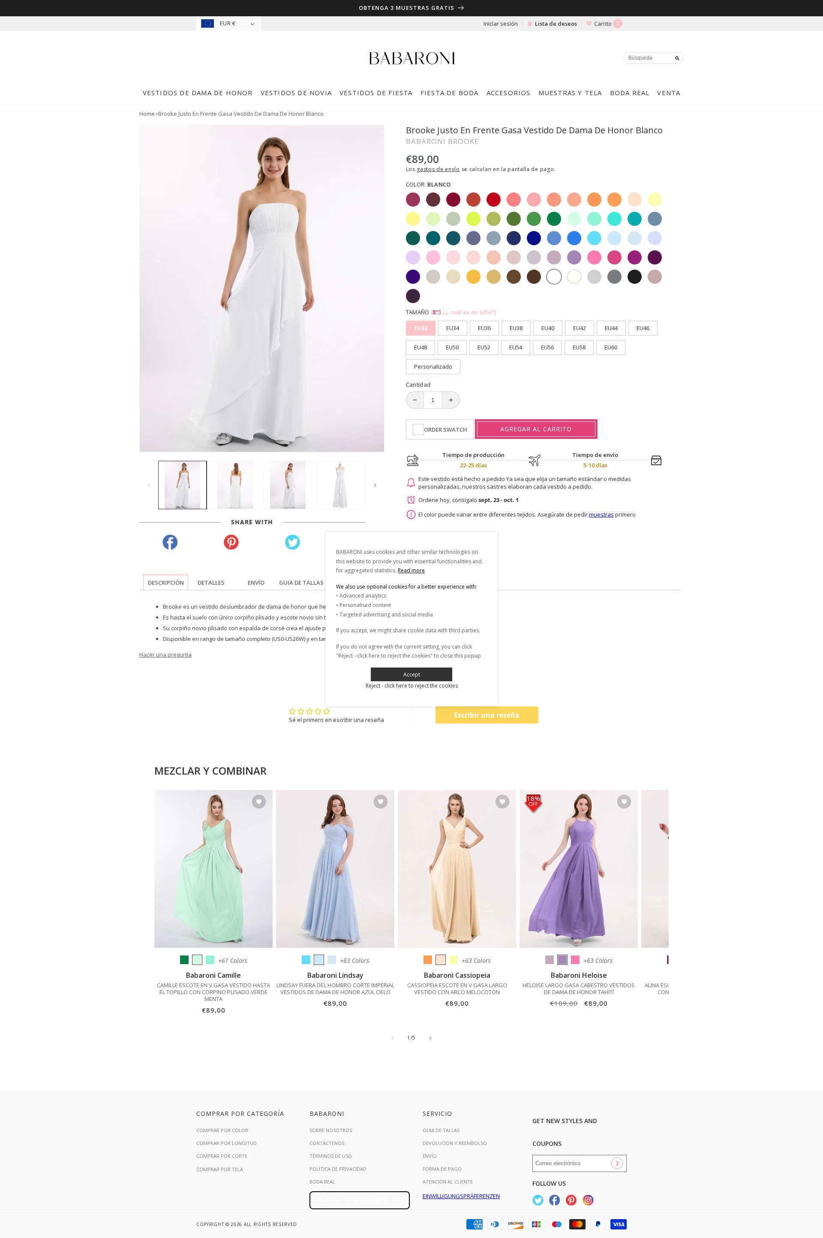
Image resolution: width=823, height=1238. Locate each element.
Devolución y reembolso (455, 1143)
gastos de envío (438, 169)
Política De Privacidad (337, 1169)
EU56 (547, 347)
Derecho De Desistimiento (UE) (359, 1200)
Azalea (575, 960)
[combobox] (654, 58)
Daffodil (453, 960)
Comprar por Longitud (226, 1143)
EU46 (643, 328)
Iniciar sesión (501, 23)
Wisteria (549, 960)
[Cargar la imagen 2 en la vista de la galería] (235, 485)
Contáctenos (326, 1143)
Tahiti (562, 960)
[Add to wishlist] (258, 802)
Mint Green (197, 960)
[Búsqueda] (677, 58)
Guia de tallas (441, 1130)
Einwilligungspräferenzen (461, 1196)
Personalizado (433, 366)
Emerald (184, 960)
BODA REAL (322, 1181)
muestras (601, 514)
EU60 (610, 347)
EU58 (579, 347)
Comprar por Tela (219, 1169)
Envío (430, 1156)
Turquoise (210, 960)
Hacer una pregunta (165, 654)
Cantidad (418, 384)
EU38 (516, 328)
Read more (411, 570)
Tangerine (428, 960)
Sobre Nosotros (330, 1130)
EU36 (484, 328)
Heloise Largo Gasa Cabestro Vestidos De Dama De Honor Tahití (579, 988)
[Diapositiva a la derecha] (375, 485)
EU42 (579, 328)
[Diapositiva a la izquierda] (148, 485)
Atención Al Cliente (448, 1181)
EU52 (484, 347)
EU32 (420, 328)
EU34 (452, 328)
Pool (306, 960)
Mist (331, 960)
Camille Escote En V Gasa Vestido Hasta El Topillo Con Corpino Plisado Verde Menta (213, 992)
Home (147, 113)
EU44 (611, 328)
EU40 (547, 328)
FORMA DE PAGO (442, 1169)
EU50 (452, 347)
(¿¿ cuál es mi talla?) (463, 312)
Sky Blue (319, 960)
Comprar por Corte (221, 1156)
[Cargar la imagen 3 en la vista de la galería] (288, 485)
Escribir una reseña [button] (487, 715)
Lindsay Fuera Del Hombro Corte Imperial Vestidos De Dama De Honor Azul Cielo (335, 988)
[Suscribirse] (616, 1163)
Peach (440, 960)
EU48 (420, 347)
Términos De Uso (330, 1156)
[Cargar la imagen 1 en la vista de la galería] (182, 485)
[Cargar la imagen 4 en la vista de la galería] (340, 485)
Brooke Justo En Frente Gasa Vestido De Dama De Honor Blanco (241, 113)
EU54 (515, 347)
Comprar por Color (222, 1130)
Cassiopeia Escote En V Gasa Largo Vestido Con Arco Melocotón (457, 988)
